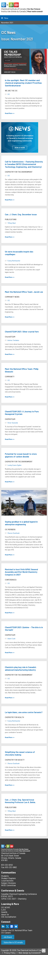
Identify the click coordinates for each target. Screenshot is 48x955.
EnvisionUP (36, 952)
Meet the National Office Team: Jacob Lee (24, 291)
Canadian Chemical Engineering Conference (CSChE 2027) (19, 895)
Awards (4, 912)
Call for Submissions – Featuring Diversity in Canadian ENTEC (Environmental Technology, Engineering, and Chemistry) (24, 164)
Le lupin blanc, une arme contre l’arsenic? (23, 712)
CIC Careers (6, 932)
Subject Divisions (8, 883)
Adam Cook (11, 638)
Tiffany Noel (12, 223)
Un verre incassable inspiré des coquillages (19, 253)
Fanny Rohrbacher (14, 261)
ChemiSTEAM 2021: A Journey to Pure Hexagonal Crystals (22, 412)
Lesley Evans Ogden (14, 465)
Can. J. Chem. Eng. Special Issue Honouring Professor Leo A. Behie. (20, 801)
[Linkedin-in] (3, 926)
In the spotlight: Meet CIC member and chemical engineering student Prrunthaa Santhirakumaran (23, 83)
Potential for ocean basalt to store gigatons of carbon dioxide (21, 455)
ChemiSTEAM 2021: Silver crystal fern (22, 331)
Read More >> (9, 113)
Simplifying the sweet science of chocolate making (20, 753)
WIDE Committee (8, 885)
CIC (9, 94)
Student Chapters (8, 878)
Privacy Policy (9, 952)
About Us (5, 914)
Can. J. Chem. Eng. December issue (21, 214)
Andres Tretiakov (13, 340)
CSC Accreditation (8, 916)
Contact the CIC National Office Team (16, 930)
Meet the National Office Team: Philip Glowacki (21, 370)
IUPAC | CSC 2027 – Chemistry (13, 898)
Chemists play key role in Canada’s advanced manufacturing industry (20, 668)
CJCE (3, 909)
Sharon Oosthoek (13, 533)
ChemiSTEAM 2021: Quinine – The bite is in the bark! (24, 628)
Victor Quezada (13, 423)
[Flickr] (12, 926)
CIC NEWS (5, 907)
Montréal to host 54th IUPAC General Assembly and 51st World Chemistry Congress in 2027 (21, 572)
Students (5, 876)
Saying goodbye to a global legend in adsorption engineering (21, 523)
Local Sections (7, 880)
